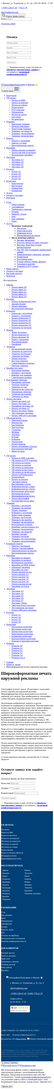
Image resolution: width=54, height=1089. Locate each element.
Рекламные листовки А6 (23, 406)
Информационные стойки (23, 486)
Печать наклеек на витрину (24, 152)
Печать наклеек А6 (20, 581)
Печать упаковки (19, 510)
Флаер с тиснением (20, 339)
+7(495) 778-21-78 (34, 993)
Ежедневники (18, 425)
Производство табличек (22, 389)
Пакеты (9, 138)
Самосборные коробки (22, 377)
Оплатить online (8, 24)
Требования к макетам (21, 209)
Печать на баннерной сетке (24, 301)
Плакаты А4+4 (18, 658)
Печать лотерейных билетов (24, 446)
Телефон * (5, 788)
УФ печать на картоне (21, 465)
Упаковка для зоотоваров (23, 133)
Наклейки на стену (20, 570)
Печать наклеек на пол (22, 572)
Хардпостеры (18, 427)
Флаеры (9, 330)
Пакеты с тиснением (21, 141)
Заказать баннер (19, 304)
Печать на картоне (20, 103)
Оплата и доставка (14, 195)
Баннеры (10, 299)
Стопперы (16, 430)
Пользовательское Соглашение (13, 938)
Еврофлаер (16, 344)
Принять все (7, 1087)
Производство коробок (22, 520)
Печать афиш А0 (19, 287)
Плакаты (10, 643)
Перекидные (17, 188)
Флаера (27, 882)
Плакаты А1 (17, 648)
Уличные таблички (20, 385)
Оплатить (11, 62)
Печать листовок (13, 399)
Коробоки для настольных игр (25, 527)
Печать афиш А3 (19, 294)
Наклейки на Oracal (20, 586)
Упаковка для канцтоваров (23, 541)
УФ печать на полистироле (24, 472)
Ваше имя (5, 783)
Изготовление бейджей (22, 449)
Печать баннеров (19, 306)
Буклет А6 (16, 179)
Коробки (5, 896)
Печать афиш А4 (19, 297)
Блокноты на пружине (22, 327)
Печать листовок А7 (21, 408)
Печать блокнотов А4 (21, 325)
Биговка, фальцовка (26, 240)
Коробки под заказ (14, 368)
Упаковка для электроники (24, 539)
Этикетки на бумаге (20, 356)
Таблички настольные (21, 394)
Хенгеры (16, 434)
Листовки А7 (17, 600)
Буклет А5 (16, 176)
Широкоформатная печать (28, 235)
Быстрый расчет (10, 1065)
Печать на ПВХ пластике (23, 458)
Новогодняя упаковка (21, 129)
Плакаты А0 (17, 646)
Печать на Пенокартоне (22, 475)
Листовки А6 (17, 167)
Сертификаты (18, 207)
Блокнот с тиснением (21, 316)
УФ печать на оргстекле (22, 470)
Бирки (4, 876)
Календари (11, 181)
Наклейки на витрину (21, 560)
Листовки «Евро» (19, 603)
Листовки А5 (17, 164)
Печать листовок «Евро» (23, 411)
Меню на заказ (18, 451)
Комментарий (7, 793)
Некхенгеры (17, 423)
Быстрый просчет (14, 273)
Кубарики (16, 439)
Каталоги (6, 891)
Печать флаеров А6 (20, 337)
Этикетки (10, 346)
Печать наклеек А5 (20, 579)
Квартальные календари (22, 634)
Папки (27, 876)
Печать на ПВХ (19, 100)
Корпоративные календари (24, 639)
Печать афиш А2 (19, 292)
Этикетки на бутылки (21, 354)
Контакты (10, 198)
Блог (14, 216)
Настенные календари (21, 629)
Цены (14, 221)
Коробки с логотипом (21, 373)
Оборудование (18, 204)
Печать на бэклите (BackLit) (12, 853)
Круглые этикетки (20, 361)
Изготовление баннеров (22, 308)
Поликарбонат (18, 477)
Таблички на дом (19, 387)
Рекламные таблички (21, 382)
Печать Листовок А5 (21, 404)
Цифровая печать (24, 233)
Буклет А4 (16, 174)
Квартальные (17, 183)
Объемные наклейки (21, 567)
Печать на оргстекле (9, 835)
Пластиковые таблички (16, 380)
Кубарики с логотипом (22, 513)
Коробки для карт (19, 534)
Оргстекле (16, 117)
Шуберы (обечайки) (20, 126)
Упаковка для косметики (22, 136)
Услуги (9, 193)
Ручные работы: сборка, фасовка (31, 261)
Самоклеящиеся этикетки (23, 363)
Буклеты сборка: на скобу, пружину (32, 242)
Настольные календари (22, 627)
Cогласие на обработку (10, 936)
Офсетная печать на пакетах (24, 551)
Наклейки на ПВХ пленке (23, 565)
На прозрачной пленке (22, 349)
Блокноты (10, 311)
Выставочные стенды (21, 484)
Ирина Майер (21, 1039)
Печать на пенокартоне (10, 838)
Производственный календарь (25, 641)
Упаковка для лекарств (22, 131)
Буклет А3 (16, 171)
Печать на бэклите (20, 479)
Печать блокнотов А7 (21, 318)
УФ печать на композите (22, 467)
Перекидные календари (22, 631)
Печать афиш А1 (19, 289)
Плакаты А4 (17, 655)
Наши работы (12, 269)
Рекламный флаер (20, 342)
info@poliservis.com (9, 12)
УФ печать (11, 98)
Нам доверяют (18, 219)
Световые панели (19, 482)
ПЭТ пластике (18, 110)
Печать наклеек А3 (20, 574)
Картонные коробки (20, 370)
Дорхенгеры (17, 442)
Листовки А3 (17, 160)
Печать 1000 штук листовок (24, 415)
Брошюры (6, 882)
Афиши (9, 285)
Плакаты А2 (17, 650)
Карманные (17, 190)
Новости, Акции (19, 214)
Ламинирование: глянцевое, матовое (33, 254)
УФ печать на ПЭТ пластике (24, 460)
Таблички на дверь (20, 396)
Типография (10, 1050)
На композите (18, 119)
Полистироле (17, 107)
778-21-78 (22, 8)
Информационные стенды (23, 489)
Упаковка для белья (20, 536)
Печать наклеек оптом (21, 584)
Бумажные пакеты (14, 543)
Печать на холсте (19, 114)
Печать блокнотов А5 (21, 323)
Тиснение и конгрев (26, 264)
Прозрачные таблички (21, 392)
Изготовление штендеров (23, 491)
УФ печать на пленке (21, 463)
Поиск (4, 19)
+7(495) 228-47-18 (9, 8)
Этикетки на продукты (22, 351)
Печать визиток (19, 444)
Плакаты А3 (17, 653)
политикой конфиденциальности (36, 1077)
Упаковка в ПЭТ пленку (28, 266)
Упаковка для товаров (21, 508)
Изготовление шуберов (22, 524)
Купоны (15, 437)
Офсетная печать (24, 231)
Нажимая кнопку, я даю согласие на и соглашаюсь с (24, 71)
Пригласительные (20, 420)
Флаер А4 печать (19, 332)
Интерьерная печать (20, 494)
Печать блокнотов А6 (21, 320)
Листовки (10, 157)
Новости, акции (13, 664)
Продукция (11, 95)
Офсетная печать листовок (23, 605)
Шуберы (15, 432)
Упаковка (10, 122)
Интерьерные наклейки (22, 155)
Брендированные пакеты (23, 145)
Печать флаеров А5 (20, 335)
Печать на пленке (19, 105)
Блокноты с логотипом (22, 313)
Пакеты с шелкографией (22, 548)
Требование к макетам (10, 962)
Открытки (6, 899)
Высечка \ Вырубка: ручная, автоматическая (29, 246)
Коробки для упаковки (22, 375)
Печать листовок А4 (21, 401)
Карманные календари (22, 636)
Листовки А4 (17, 162)
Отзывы (15, 212)
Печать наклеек (7, 850)
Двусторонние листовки (22, 413)
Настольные (17, 186)
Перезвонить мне (28, 1065)
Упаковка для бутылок (21, 517)
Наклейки (10, 148)
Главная (9, 662)
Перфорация (22, 257)
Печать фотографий (20, 498)
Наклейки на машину (21, 558)
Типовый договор (8, 965)
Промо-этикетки (19, 358)
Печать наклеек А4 (20, 577)
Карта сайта (5, 1035)
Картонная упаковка (21, 124)
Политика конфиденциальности (13, 941)
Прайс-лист (5, 959)
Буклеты (10, 169)
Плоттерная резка (25, 259)
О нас (8, 202)
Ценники (28, 885)
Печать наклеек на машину (24, 150)
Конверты (6, 894)
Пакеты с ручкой (19, 143)
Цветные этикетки (20, 365)
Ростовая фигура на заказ (23, 501)
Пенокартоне (17, 112)
